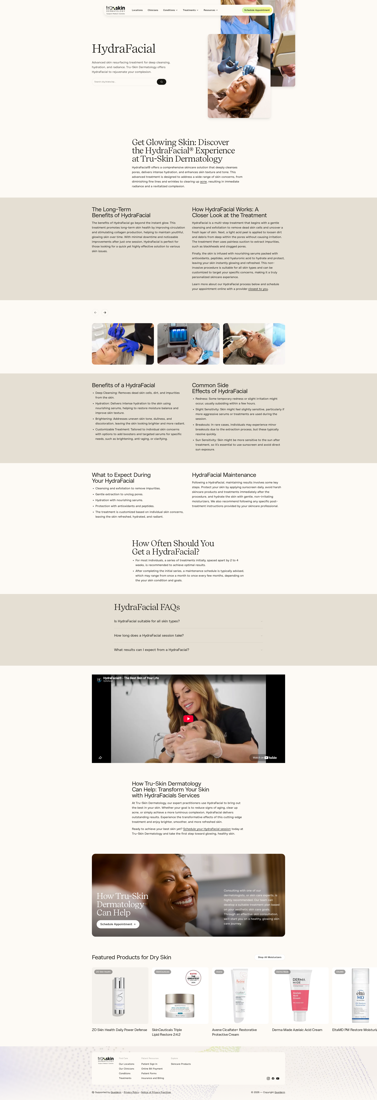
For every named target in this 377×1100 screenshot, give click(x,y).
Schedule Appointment (257, 10)
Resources (209, 10)
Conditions (169, 10)
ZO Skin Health (103, 972)
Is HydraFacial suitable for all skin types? (147, 621)
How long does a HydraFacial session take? (149, 635)
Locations (137, 10)
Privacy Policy (131, 1092)
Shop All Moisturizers (269, 957)
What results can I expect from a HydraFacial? (151, 650)
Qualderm (116, 1092)
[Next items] (104, 312)
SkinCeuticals (162, 972)
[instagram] (268, 1078)
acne (203, 181)
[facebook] (273, 1078)
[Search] (161, 82)
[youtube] (277, 1078)
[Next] (331, 995)
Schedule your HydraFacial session (207, 829)
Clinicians (153, 10)
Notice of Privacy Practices (156, 1092)
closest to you (258, 289)
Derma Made (282, 972)
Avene (219, 972)
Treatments (189, 10)
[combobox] (124, 81)
